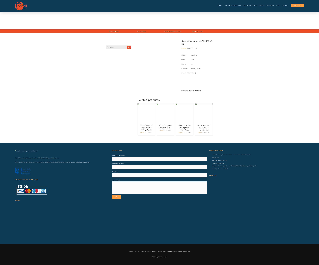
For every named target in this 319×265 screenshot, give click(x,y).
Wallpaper (198, 90)
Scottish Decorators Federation (50, 158)
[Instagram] (212, 180)
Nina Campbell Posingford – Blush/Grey (184, 127)
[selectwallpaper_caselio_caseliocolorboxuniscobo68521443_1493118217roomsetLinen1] (158, 66)
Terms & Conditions (167, 251)
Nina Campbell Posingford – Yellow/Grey (146, 127)
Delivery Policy (177, 251)
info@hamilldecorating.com (219, 160)
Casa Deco (191, 90)
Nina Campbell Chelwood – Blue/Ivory (204, 127)
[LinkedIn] (215, 180)
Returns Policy (186, 251)
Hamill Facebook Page (218, 163)
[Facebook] (210, 180)
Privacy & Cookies (156, 251)
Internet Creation (162, 257)
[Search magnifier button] (129, 47)
